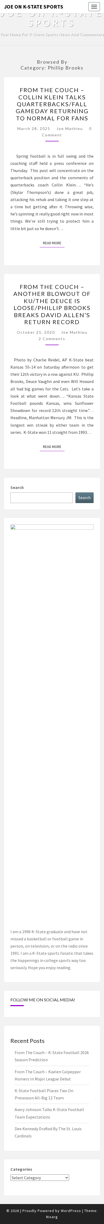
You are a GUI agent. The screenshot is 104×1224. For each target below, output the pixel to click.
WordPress (71, 1210)
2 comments (52, 338)
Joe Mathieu (70, 128)
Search (17, 487)
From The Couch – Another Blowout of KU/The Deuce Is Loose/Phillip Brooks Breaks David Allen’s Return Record (52, 304)
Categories (21, 1169)
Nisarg (52, 1216)
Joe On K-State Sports (33, 6)
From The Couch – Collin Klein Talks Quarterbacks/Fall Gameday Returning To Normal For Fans (52, 104)
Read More (54, 242)
